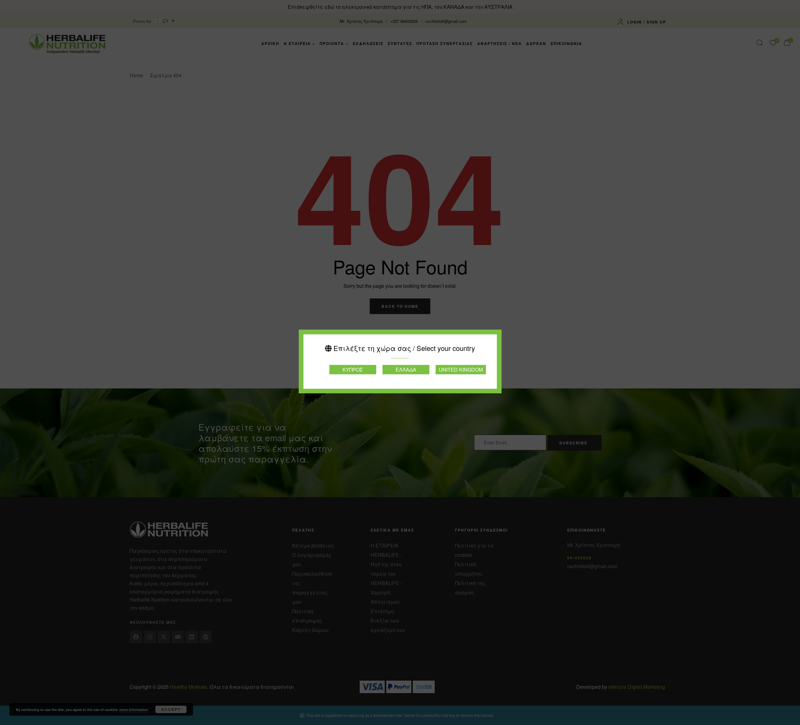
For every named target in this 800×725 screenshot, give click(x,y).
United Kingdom (461, 369)
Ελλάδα (406, 369)
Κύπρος (352, 369)
